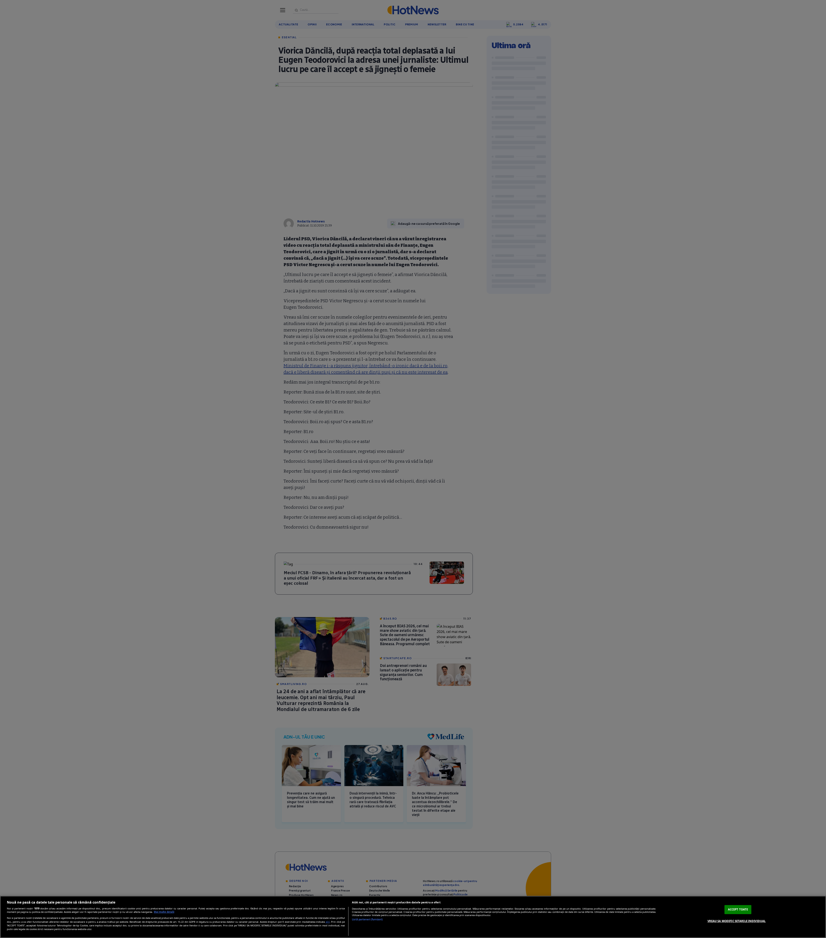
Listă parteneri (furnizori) (367, 919)
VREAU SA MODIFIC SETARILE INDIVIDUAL (736, 921)
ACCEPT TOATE (738, 909)
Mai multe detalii (164, 911)
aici (328, 922)
